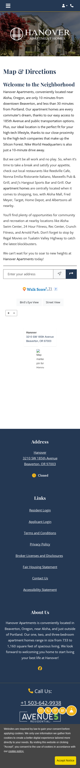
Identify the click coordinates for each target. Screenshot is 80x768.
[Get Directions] (71, 274)
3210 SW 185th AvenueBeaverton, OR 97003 (40, 339)
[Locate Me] (59, 274)
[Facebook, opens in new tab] (40, 668)
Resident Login (40, 510)
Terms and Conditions (40, 533)
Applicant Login (40, 521)
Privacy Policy (40, 544)
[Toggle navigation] (8, 6)
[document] (40, 359)
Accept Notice (65, 760)
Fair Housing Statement (40, 567)
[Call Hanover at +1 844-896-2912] (72, 6)
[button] (64, 6)
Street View (54, 302)
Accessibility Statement (40, 589)
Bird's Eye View (31, 302)
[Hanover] (40, 358)
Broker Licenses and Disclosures (39, 555)
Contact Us (40, 578)
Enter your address (21, 274)
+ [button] (8, 313)
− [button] (14, 313)
